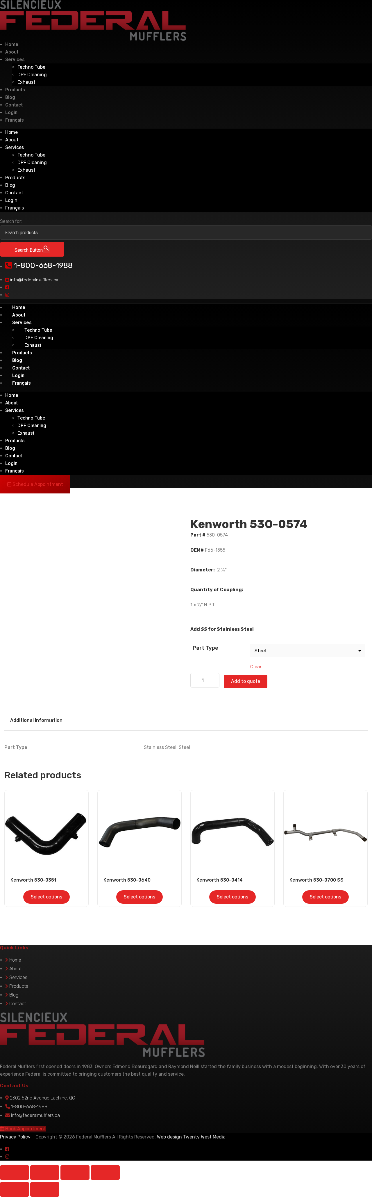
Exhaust (26, 82)
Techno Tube (31, 67)
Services (15, 59)
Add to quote (245, 681)
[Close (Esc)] (105, 1172)
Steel (184, 747)
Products (15, 90)
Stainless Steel (160, 747)
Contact (14, 105)
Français (14, 120)
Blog (10, 97)
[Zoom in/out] (14, 1172)
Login (11, 112)
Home (11, 44)
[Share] (75, 1172)
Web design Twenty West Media (191, 1137)
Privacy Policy (15, 1137)
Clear (256, 666)
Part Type (205, 648)
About (11, 52)
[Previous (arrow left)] (14, 1189)
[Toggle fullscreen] (44, 1172)
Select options (46, 897)
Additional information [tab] (36, 720)
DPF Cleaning (32, 74)
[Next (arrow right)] (44, 1189)
